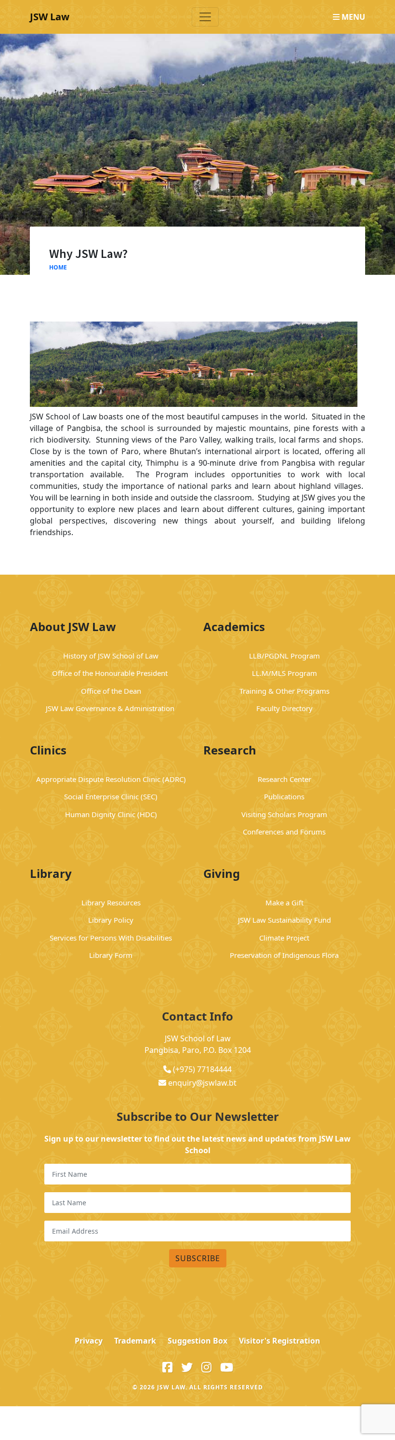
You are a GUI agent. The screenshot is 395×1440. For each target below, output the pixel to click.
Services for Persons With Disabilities (111, 937)
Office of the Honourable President (111, 673)
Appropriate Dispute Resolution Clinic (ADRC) (111, 779)
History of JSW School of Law (110, 655)
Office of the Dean (111, 691)
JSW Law (49, 16)
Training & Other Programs (284, 691)
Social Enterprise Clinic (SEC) (111, 796)
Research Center (284, 779)
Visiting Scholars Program (284, 814)
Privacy (89, 1340)
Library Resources (111, 902)
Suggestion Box (197, 1340)
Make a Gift (284, 902)
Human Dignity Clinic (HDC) (111, 814)
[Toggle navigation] (205, 17)
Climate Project (284, 937)
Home (58, 267)
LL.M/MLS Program (284, 673)
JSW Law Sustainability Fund (284, 920)
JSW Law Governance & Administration (111, 708)
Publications (284, 796)
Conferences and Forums (284, 831)
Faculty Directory (284, 708)
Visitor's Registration (279, 1340)
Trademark (135, 1340)
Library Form (110, 955)
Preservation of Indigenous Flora (284, 955)
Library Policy (110, 920)
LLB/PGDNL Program (284, 655)
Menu (352, 17)
